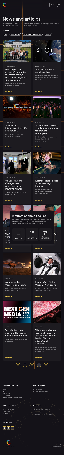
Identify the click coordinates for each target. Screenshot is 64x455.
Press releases (37, 389)
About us (5, 389)
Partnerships (6, 395)
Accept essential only (32, 238)
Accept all (18, 239)
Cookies (5, 413)
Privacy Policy (7, 411)
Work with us (6, 393)
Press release (15, 34)
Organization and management (12, 397)
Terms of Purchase (8, 409)
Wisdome (48, 34)
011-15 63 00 (37, 412)
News (5, 34)
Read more (8, 91)
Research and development (32, 34)
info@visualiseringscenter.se (42, 409)
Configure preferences (45, 238)
